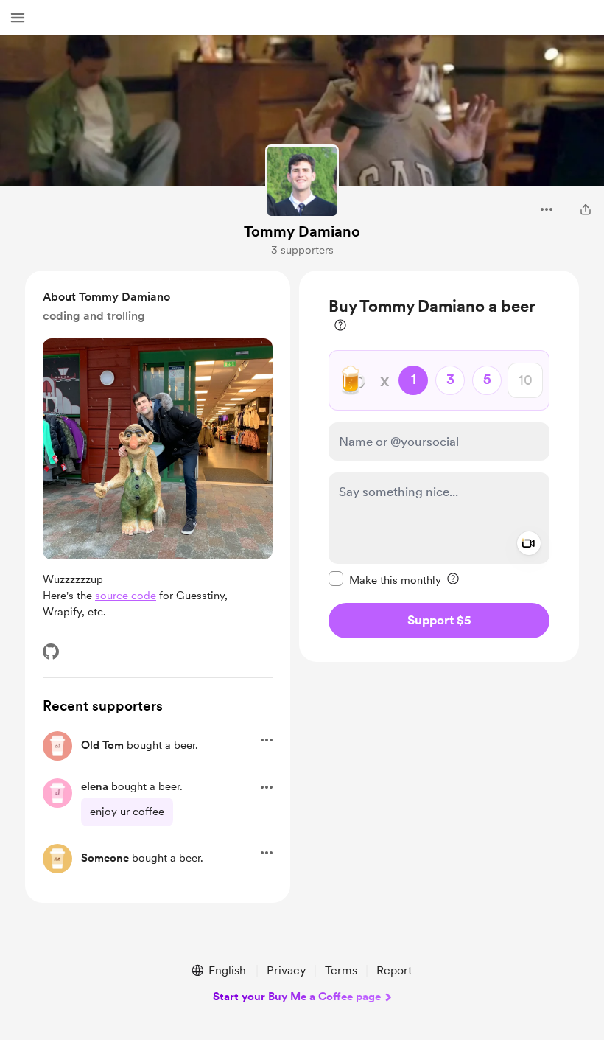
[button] (18, 18)
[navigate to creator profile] (302, 181)
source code (125, 595)
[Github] (51, 651)
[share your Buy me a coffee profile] (585, 209)
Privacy (286, 970)
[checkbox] (385, 579)
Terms (341, 970)
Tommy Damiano (302, 231)
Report (394, 970)
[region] (439, 466)
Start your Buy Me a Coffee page (297, 996)
